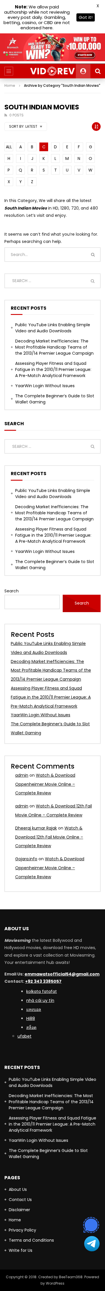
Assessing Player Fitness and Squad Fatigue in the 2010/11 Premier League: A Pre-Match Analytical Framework (53, 369)
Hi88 (30, 1018)
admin (21, 775)
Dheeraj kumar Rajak (36, 828)
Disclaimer (19, 1210)
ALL (9, 147)
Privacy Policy (22, 1230)
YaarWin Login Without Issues (45, 386)
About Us (18, 1189)
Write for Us (20, 1250)
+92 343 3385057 (43, 981)
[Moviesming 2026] (52, 71)
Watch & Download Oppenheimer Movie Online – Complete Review (45, 784)
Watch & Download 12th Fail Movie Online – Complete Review (49, 837)
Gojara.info (26, 859)
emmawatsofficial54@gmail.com (61, 974)
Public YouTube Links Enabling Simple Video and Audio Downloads (52, 328)
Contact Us (20, 1199)
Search (11, 591)
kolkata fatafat (41, 991)
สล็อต (31, 1027)
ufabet (25, 1036)
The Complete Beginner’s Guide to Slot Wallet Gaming (54, 399)
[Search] (97, 71)
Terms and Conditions (31, 1240)
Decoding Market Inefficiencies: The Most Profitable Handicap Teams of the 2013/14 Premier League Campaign (54, 347)
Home (9, 85)
